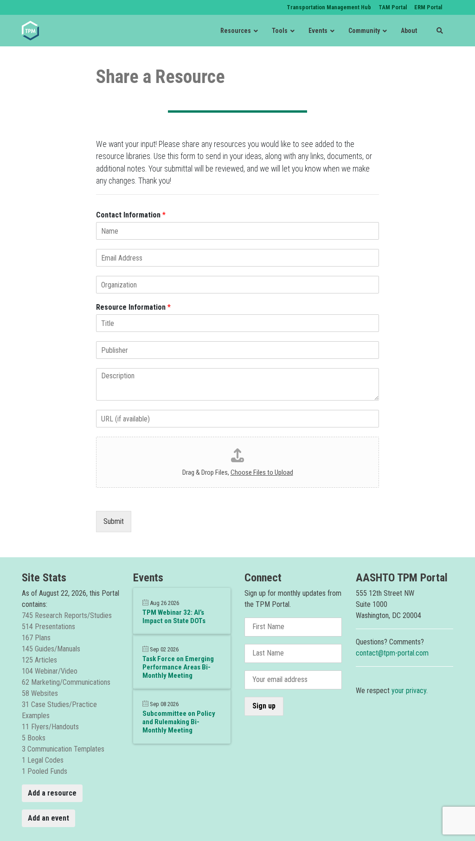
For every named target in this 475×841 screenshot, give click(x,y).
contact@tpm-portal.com (392, 653)
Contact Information (131, 214)
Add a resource (52, 793)
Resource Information (133, 307)
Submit (113, 521)
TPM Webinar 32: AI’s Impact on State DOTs (173, 616)
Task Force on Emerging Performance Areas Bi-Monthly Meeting (178, 667)
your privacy (409, 690)
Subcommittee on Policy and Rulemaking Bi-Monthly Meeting (178, 721)
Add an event (48, 818)
